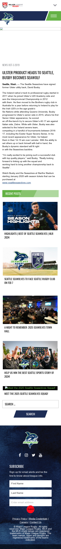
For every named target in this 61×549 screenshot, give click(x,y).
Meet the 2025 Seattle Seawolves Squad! (26, 394)
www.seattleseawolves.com (16, 183)
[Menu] (52, 16)
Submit (31, 509)
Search (30, 414)
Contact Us (35, 522)
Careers (24, 522)
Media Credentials (38, 519)
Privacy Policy (19, 519)
